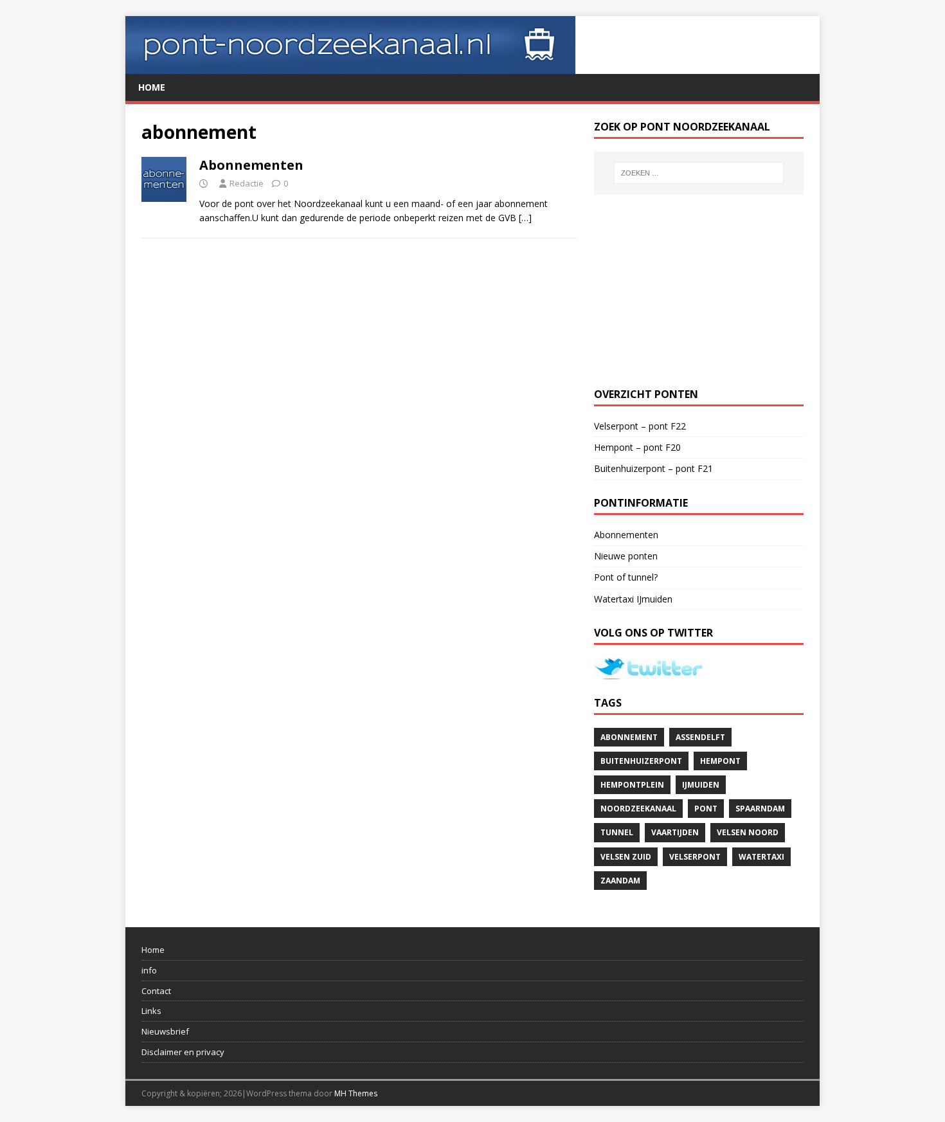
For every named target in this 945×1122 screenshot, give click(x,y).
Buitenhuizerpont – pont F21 (653, 468)
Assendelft (700, 737)
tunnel (616, 832)
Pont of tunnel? (626, 577)
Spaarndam (760, 808)
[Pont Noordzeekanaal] (350, 66)
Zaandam (620, 880)
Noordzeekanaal (638, 808)
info (149, 970)
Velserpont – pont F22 (640, 426)
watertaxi (761, 856)
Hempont (720, 761)
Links (151, 1011)
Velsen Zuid (625, 856)
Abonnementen (251, 165)
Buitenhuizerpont (641, 761)
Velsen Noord (748, 832)
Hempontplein (632, 784)
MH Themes (355, 1093)
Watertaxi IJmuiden (633, 599)
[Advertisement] (699, 291)
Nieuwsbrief (165, 1031)
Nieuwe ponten (626, 556)
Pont (705, 808)
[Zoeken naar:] (698, 173)
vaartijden (675, 832)
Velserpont (695, 856)
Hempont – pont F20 (637, 447)
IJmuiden (700, 784)
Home (151, 87)
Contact (156, 991)
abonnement (629, 737)
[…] (525, 218)
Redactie (247, 183)
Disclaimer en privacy (182, 1052)
